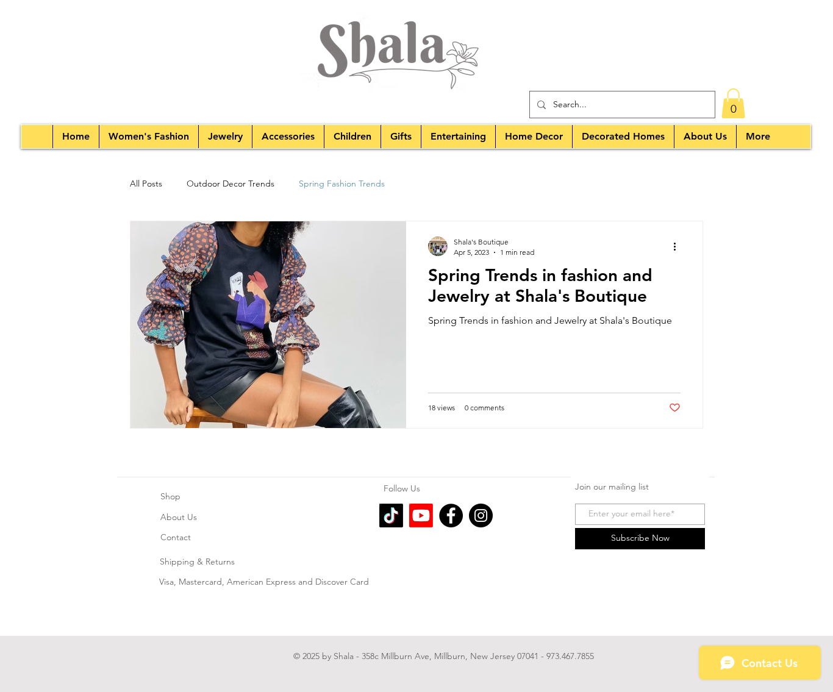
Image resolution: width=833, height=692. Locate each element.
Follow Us (403, 488)
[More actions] (678, 246)
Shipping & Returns (197, 561)
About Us (178, 517)
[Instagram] (481, 515)
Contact (175, 537)
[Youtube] (421, 515)
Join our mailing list (612, 486)
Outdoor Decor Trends (230, 183)
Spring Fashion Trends (342, 183)
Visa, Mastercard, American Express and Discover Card (265, 581)
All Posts (146, 183)
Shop (170, 496)
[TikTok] (391, 515)
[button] (733, 103)
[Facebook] (451, 515)
